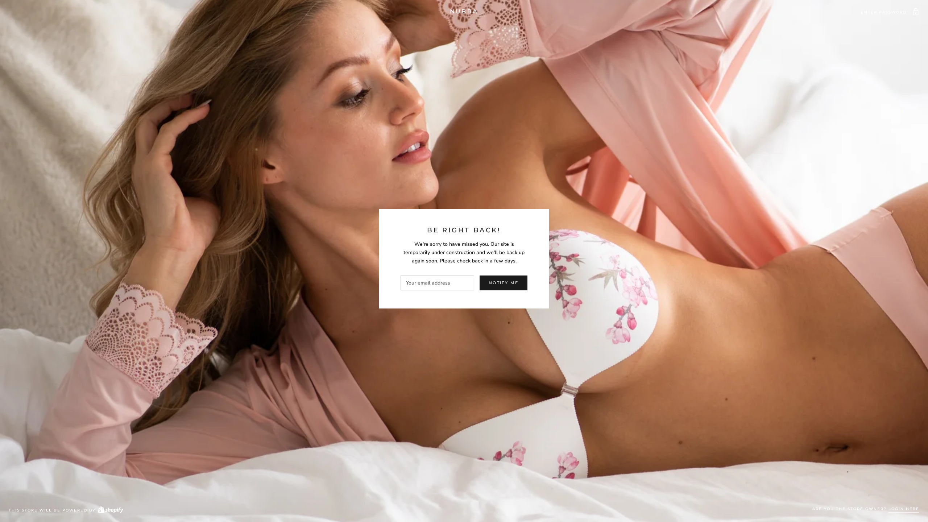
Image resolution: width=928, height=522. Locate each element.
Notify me (503, 282)
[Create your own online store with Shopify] (110, 510)
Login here (903, 508)
